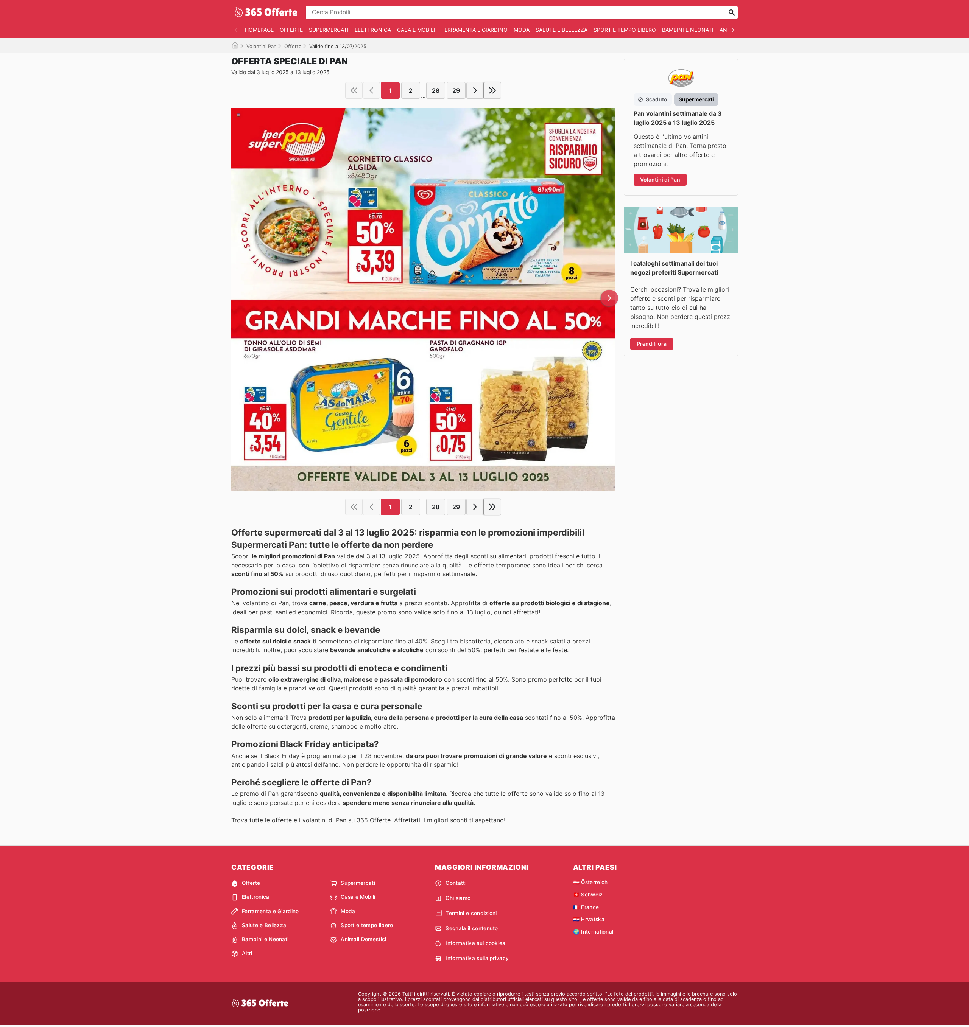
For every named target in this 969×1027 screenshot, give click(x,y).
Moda (522, 29)
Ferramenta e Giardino (474, 29)
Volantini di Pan (660, 179)
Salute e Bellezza (561, 29)
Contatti (456, 883)
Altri (247, 953)
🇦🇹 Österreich (590, 882)
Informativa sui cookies (475, 943)
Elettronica (373, 29)
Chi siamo (458, 898)
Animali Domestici (363, 939)
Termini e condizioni (471, 913)
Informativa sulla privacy (477, 958)
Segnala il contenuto (472, 928)
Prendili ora (652, 343)
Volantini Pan (261, 46)
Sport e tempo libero (625, 29)
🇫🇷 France (586, 907)
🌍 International (593, 932)
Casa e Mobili (416, 29)
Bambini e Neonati (688, 29)
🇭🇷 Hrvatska (588, 919)
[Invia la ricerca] (732, 12)
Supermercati (329, 29)
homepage (259, 29)
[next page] (475, 90)
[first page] (354, 90)
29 (456, 90)
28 (435, 90)
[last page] (492, 90)
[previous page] (371, 90)
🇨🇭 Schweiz (588, 895)
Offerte (291, 29)
